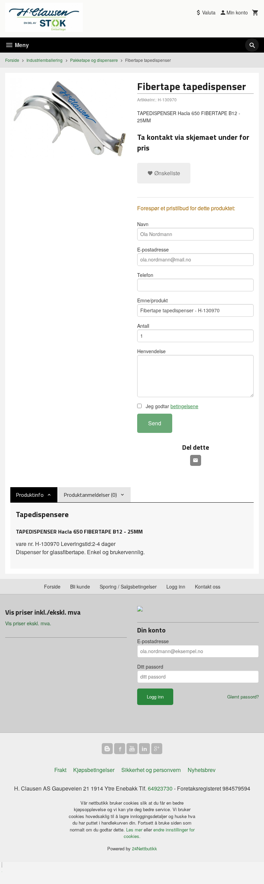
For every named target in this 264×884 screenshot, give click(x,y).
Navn (142, 224)
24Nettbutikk (144, 848)
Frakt (60, 770)
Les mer (135, 829)
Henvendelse (151, 351)
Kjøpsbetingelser (93, 770)
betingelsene (184, 406)
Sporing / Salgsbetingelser (128, 586)
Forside (12, 60)
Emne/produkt (152, 300)
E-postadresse (153, 249)
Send (154, 423)
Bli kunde (80, 586)
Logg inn (175, 586)
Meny (21, 45)
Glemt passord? (243, 696)
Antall (143, 325)
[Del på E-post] (195, 460)
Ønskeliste (166, 173)
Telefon (145, 274)
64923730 (160, 788)
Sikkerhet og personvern (151, 770)
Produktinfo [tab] (30, 495)
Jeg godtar (171, 406)
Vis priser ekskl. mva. (28, 623)
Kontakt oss (207, 586)
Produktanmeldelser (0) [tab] (90, 495)
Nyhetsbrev (202, 770)
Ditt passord (150, 666)
